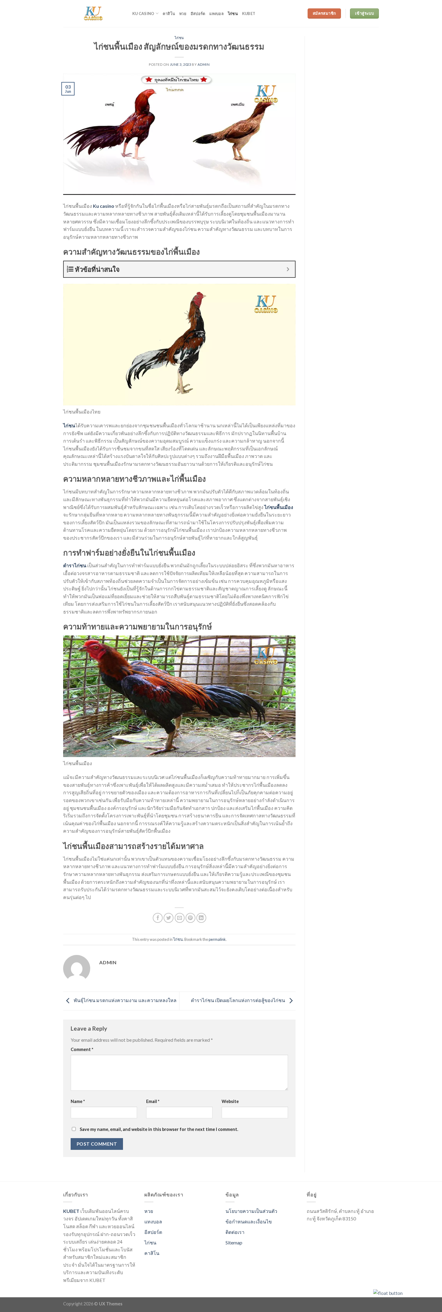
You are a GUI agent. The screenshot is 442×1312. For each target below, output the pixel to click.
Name (78, 1101)
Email (152, 1101)
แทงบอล (216, 13)
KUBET (71, 1211)
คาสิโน (169, 13)
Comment (82, 1049)
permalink (217, 939)
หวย (182, 13)
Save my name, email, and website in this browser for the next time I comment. (159, 1129)
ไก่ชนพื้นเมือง (278, 507)
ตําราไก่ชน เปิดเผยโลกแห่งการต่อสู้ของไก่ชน (238, 1000)
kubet (248, 13)
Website (230, 1101)
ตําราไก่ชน (74, 565)
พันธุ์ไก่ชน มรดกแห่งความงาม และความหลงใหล (124, 1000)
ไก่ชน (233, 13)
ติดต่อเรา (235, 1232)
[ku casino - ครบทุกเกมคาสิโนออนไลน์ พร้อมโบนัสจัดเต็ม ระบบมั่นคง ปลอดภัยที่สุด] (93, 14)
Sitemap (234, 1242)
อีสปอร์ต (198, 13)
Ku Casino (143, 13)
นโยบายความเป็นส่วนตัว (251, 1211)
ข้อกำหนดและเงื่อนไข (249, 1221)
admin (204, 64)
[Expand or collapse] (288, 269)
